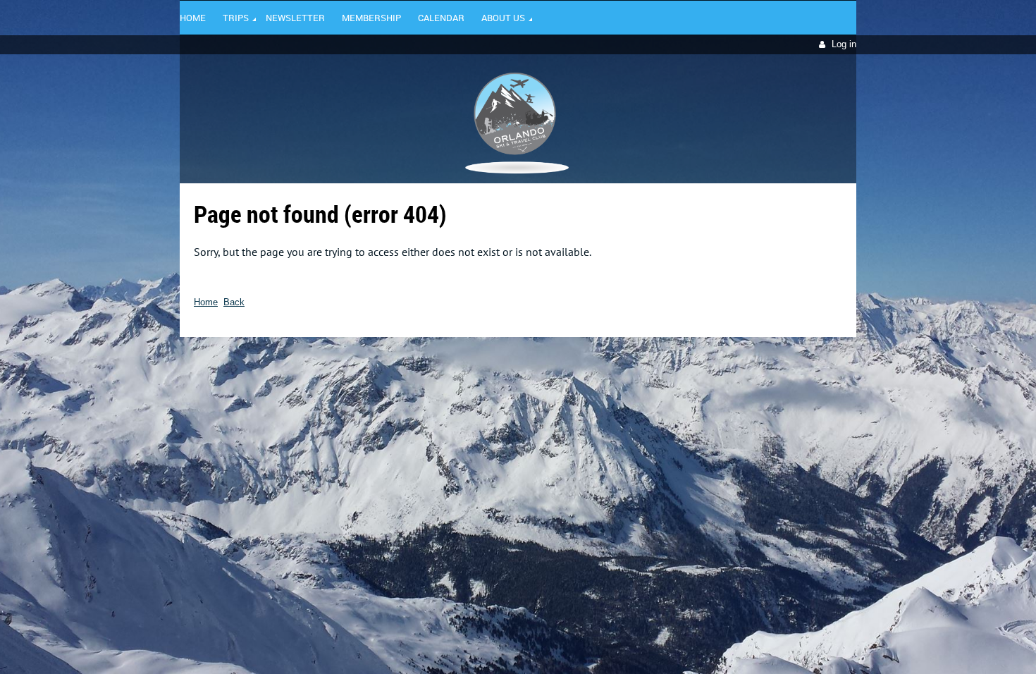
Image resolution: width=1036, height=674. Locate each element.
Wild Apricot (734, 357)
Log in (844, 44)
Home (206, 302)
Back (234, 302)
